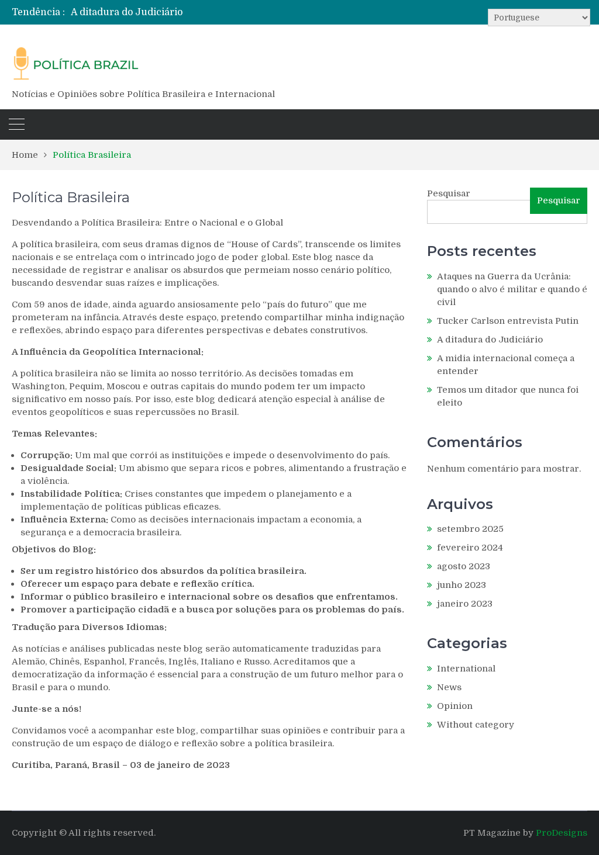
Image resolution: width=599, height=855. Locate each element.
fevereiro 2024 (470, 547)
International (466, 668)
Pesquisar (448, 193)
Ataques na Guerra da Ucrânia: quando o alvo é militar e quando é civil (512, 289)
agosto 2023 (463, 566)
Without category (475, 724)
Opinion (455, 706)
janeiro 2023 (465, 603)
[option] (214, 12)
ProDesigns (561, 833)
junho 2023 (461, 585)
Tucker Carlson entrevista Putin (508, 321)
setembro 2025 (470, 529)
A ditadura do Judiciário (127, 12)
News (449, 687)
